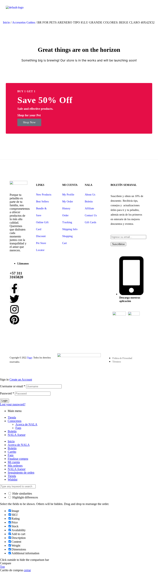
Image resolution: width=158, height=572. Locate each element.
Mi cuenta (14, 462)
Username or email (12, 386)
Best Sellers (42, 201)
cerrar (27, 570)
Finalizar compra (18, 458)
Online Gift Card (42, 226)
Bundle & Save (41, 212)
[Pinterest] (14, 320)
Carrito (12, 451)
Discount (41, 236)
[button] (29, 122)
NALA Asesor (16, 434)
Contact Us (91, 215)
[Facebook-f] (14, 288)
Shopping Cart (67, 240)
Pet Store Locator (41, 247)
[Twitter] (14, 299)
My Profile (68, 194)
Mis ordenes (15, 465)
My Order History (67, 205)
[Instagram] (14, 309)
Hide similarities (22, 493)
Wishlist (12, 479)
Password (7, 393)
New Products (43, 194)
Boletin (89, 201)
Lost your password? (12, 404)
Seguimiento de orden (21, 472)
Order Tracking (67, 219)
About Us (90, 194)
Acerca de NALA (26, 424)
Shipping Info (69, 229)
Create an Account (20, 379)
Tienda (12, 417)
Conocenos (14, 421)
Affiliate (89, 208)
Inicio (6, 22)
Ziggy (29, 357)
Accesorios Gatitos (23, 22)
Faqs (18, 427)
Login (5, 400)
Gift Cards (90, 222)
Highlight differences (25, 497)
